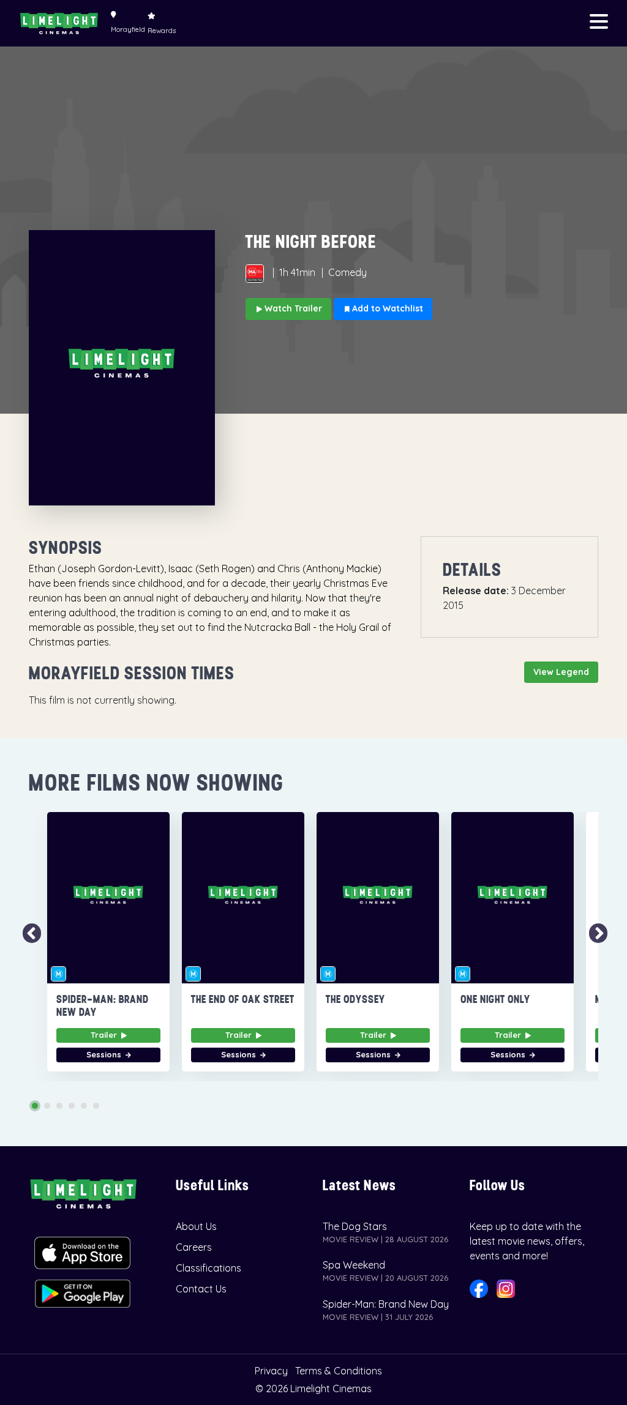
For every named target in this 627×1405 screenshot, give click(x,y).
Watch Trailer (292, 308)
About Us (196, 1226)
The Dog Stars (355, 1226)
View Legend (561, 671)
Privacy (271, 1371)
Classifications (208, 1268)
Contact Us (201, 1289)
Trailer (105, 1035)
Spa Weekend (354, 1265)
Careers (194, 1247)
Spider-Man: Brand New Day (386, 1304)
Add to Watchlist (386, 308)
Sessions (105, 1054)
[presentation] (27, 933)
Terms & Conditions (338, 1371)
